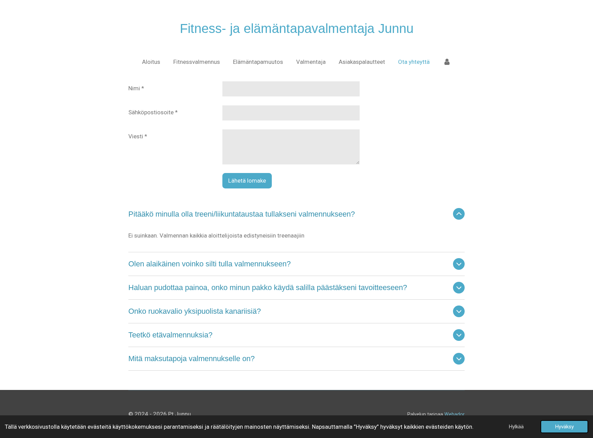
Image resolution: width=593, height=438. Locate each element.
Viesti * (137, 136)
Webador (454, 414)
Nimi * (136, 88)
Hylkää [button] (516, 427)
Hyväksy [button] (564, 427)
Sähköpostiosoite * (153, 112)
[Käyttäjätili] (447, 62)
